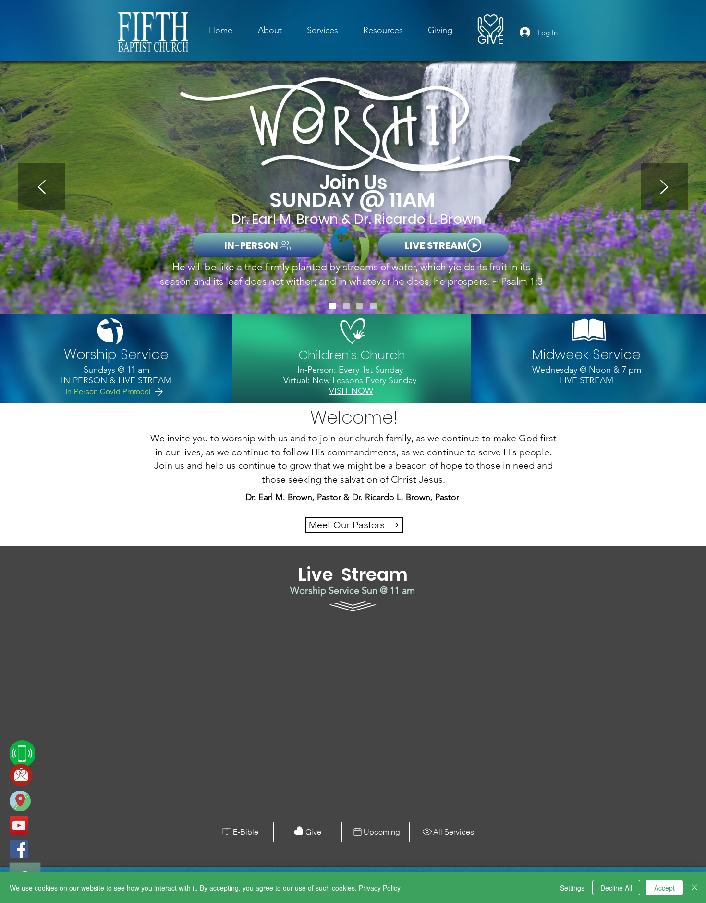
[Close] (694, 887)
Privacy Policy (380, 887)
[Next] (664, 187)
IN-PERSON (84, 380)
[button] (322, 30)
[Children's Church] (346, 306)
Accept (664, 887)
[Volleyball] (373, 306)
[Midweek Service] (359, 306)
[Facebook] (19, 849)
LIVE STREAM (144, 380)
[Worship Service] (332, 306)
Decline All (616, 887)
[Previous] (41, 187)
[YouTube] (19, 825)
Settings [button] (572, 887)
